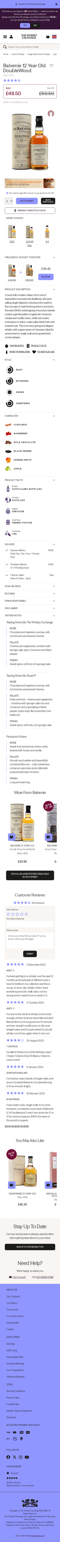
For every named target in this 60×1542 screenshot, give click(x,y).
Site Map (10, 1343)
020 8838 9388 (44, 1277)
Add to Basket (27, 201)
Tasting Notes (13, 615)
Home (5, 54)
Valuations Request (15, 1376)
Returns (10, 593)
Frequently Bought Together (22, 257)
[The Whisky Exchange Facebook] (8, 1457)
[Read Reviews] (20, 80)
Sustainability (12, 1322)
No (35, 25)
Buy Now (46, 277)
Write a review (12, 930)
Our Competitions (15, 1370)
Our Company (13, 1296)
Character (11, 415)
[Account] (11, 37)
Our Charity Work (15, 1316)
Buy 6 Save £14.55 (48, 201)
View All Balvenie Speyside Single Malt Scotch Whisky (30, 875)
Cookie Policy (12, 1404)
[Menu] (5, 37)
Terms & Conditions (15, 1391)
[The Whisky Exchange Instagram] (20, 1457)
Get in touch (19, 1277)
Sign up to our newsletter (30, 1247)
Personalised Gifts (14, 1357)
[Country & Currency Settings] (54, 37)
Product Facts (14, 480)
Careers (10, 1329)
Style (8, 359)
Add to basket (12, 837)
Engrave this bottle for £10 (32, 210)
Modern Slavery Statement (19, 1410)
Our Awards (12, 1309)
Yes (25, 25)
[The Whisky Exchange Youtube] (27, 1457)
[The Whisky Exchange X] (14, 1457)
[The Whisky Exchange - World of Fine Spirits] (29, 36)
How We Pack (13, 586)
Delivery (10, 544)
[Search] (5, 47)
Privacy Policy (13, 1397)
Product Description (17, 289)
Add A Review (12, 909)
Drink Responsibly (15, 600)
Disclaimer (11, 608)
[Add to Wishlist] (51, 65)
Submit (30, 954)
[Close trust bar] (56, 4)
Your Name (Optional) (15, 919)
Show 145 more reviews (17, 1126)
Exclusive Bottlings (15, 1363)
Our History (11, 1303)
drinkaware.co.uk (37, 1535)
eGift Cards (11, 1350)
